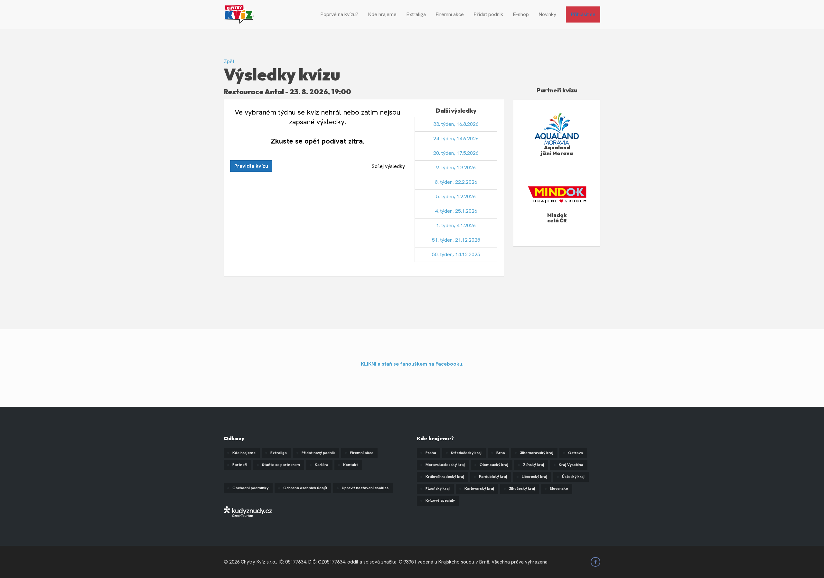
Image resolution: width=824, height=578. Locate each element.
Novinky (547, 14)
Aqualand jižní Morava (557, 150)
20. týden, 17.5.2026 (456, 153)
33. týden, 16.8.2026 (456, 124)
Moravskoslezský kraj (445, 464)
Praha (431, 452)
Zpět (229, 61)
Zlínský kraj (533, 464)
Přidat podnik (488, 14)
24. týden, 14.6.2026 (456, 138)
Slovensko (559, 488)
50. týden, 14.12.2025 (456, 254)
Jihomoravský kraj (536, 452)
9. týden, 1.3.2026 (456, 167)
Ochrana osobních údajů (305, 487)
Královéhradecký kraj (445, 476)
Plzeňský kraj (438, 488)
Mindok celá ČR (557, 218)
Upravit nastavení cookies (365, 487)
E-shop (521, 14)
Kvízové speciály (440, 500)
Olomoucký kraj (494, 464)
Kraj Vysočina (571, 464)
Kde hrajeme (382, 14)
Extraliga (416, 14)
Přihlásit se (583, 14)
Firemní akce (449, 14)
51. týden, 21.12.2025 (456, 240)
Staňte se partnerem (281, 464)
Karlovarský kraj (479, 488)
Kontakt (350, 464)
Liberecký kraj (534, 476)
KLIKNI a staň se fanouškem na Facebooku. (412, 363)
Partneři (239, 464)
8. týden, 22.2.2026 (456, 182)
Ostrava (575, 452)
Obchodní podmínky (250, 487)
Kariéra (321, 464)
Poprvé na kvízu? (339, 14)
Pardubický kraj (493, 476)
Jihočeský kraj (522, 488)
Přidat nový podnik (318, 452)
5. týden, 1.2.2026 (456, 196)
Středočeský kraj (466, 452)
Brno (500, 452)
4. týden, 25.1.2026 (456, 211)
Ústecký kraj (573, 476)
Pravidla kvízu (251, 166)
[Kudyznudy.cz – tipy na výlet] (248, 511)
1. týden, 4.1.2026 (456, 225)
